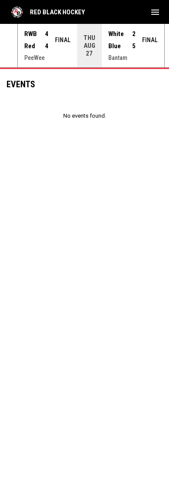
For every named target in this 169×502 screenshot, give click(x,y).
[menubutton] (155, 12)
